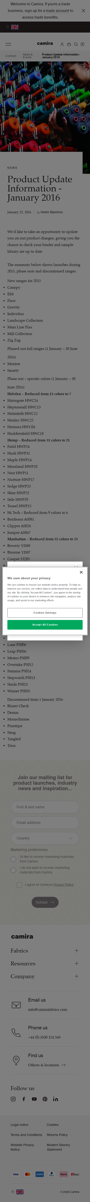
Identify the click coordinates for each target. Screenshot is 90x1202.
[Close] (81, 572)
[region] (45, 601)
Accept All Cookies (45, 624)
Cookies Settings (44, 612)
